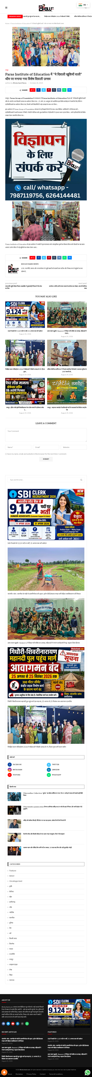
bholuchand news (19, 83)
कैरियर (11, 892)
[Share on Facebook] (38, 90)
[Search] (85, 8)
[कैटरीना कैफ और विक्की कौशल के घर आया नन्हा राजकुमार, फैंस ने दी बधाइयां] (14, 837)
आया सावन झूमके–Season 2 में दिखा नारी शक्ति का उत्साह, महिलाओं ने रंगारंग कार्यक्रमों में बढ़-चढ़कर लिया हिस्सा (44, 643)
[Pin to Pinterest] (49, 90)
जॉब (10, 907)
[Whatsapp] (27, 1023)
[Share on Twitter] (44, 90)
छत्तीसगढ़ (12, 902)
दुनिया (11, 923)
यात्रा (11, 949)
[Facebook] (3, 1023)
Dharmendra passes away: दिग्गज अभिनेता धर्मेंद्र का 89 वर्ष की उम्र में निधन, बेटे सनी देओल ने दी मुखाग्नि (52, 808)
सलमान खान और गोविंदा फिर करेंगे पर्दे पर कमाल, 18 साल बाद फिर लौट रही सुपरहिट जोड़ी (47, 848)
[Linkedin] (17, 1023)
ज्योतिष (11, 912)
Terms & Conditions (56, 1074)
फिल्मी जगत (13, 938)
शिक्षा (10, 975)
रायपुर (11, 959)
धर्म (10, 933)
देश (10, 928)
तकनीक (11, 918)
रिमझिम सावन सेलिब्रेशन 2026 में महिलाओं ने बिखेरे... (34, 16)
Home (7, 23)
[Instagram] (22, 1023)
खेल (10, 897)
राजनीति (12, 954)
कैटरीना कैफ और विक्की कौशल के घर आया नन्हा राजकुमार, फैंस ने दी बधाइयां (43, 834)
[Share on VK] (59, 90)
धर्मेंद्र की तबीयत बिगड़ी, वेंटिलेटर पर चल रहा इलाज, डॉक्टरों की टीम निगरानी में (44, 820)
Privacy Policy (31, 1074)
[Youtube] (13, 1023)
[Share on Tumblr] (54, 90)
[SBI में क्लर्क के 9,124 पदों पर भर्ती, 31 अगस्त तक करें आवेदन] (25, 314)
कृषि (10, 886)
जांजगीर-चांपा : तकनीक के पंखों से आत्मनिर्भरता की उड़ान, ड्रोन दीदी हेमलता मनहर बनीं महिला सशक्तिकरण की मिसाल (44, 594)
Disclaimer (19, 1074)
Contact (42, 1074)
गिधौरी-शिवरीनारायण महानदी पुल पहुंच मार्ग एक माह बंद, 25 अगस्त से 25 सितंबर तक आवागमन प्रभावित (40, 701)
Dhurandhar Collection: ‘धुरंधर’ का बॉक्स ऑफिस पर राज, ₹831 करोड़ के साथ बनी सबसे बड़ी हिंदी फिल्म (53, 794)
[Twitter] (8, 1023)
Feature (12, 871)
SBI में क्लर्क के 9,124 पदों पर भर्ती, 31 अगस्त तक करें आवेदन (25, 331)
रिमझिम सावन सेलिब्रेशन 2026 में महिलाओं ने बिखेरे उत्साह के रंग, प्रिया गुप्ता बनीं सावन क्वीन (37, 747)
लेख (10, 970)
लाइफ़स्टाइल (13, 964)
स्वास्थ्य (11, 980)
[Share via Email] (69, 90)
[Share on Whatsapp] (64, 90)
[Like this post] (33, 90)
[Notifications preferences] (4, 1072)
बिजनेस (11, 944)
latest (11, 876)
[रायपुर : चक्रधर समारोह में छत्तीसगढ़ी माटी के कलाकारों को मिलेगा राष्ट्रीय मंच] (67, 391)
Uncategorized (15, 881)
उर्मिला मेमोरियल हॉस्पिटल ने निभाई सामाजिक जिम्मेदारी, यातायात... (67, 16)
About (10, 1074)
